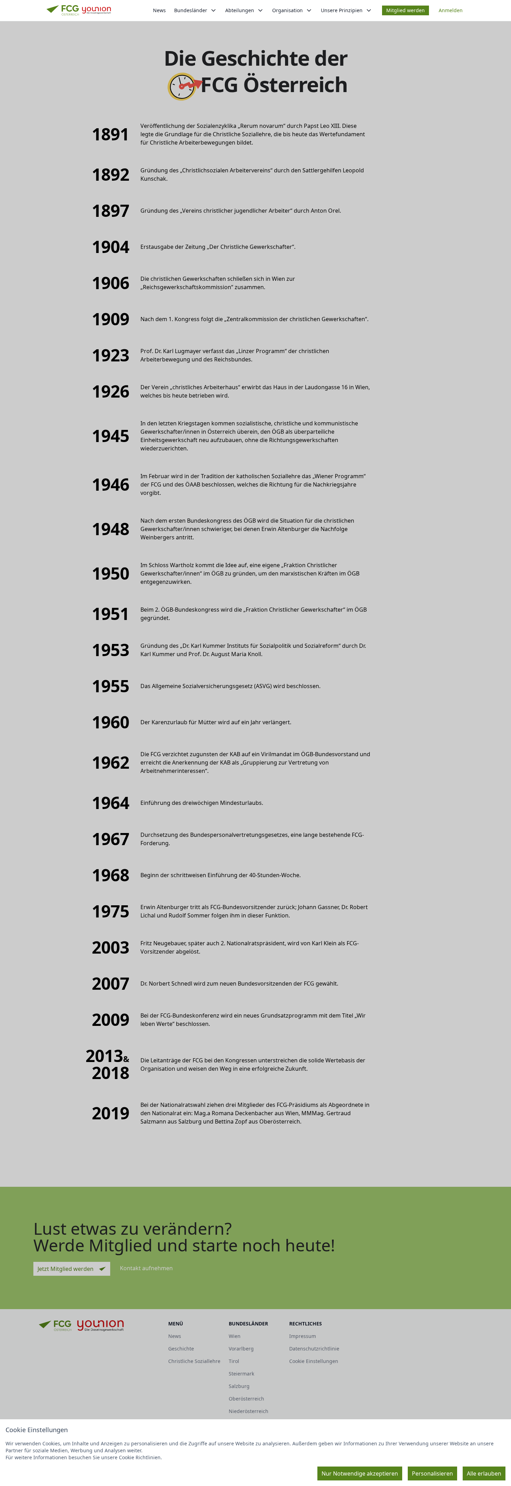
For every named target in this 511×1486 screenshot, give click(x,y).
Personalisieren (432, 1473)
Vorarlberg (241, 1348)
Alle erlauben (484, 1473)
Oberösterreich (246, 1398)
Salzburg (239, 1386)
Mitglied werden (405, 10)
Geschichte (181, 1348)
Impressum (302, 1336)
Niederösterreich (248, 1411)
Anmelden (451, 10)
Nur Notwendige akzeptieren (360, 1473)
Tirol (234, 1361)
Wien (235, 1336)
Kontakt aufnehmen (146, 1268)
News (159, 10)
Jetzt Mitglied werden (66, 1269)
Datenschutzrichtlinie (314, 1348)
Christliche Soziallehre (194, 1361)
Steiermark (241, 1373)
